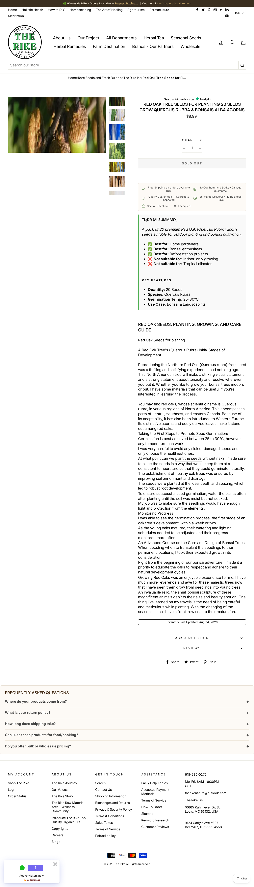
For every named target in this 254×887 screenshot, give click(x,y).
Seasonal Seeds (186, 37)
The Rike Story (62, 796)
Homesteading (80, 10)
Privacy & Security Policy (113, 809)
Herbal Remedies (70, 46)
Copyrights (60, 829)
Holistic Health (32, 10)
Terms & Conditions (109, 816)
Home (12, 10)
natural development (155, 572)
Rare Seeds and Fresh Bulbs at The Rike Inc (109, 78)
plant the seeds (188, 458)
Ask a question (192, 638)
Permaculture (159, 10)
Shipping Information (110, 796)
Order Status (17, 796)
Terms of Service (107, 829)
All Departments (121, 37)
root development (176, 488)
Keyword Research (155, 820)
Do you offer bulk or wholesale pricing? (127, 746)
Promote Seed (193, 433)
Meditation (16, 16)
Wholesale (190, 46)
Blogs (56, 842)
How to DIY (56, 10)
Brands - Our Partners (153, 46)
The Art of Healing (109, 10)
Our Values (59, 790)
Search (100, 783)
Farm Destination (109, 46)
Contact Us (103, 790)
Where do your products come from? (127, 701)
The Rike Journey (64, 783)
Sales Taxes (104, 823)
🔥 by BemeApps (32, 880)
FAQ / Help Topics (154, 783)
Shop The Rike (18, 783)
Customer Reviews (155, 827)
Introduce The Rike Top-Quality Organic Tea (69, 820)
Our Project (88, 37)
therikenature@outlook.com (174, 3)
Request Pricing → (126, 3)
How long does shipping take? (127, 723)
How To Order (151, 807)
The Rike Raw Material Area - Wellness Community (68, 807)
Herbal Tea (154, 37)
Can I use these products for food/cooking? (127, 735)
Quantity (192, 140)
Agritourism (136, 10)
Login (12, 790)
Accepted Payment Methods (155, 792)
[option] (57, 125)
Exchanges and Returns (112, 803)
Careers (57, 835)
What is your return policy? (127, 712)
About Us (62, 37)
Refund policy (105, 836)
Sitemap (147, 814)
